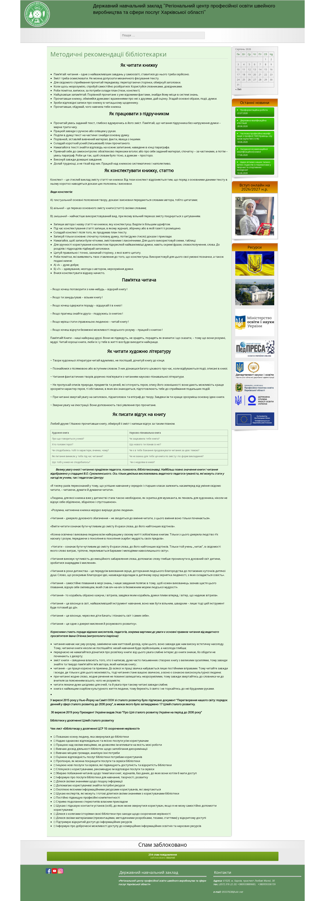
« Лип (238, 89)
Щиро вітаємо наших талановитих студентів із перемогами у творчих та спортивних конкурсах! (254, 166)
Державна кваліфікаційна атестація (251, 121)
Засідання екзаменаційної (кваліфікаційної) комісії (252, 150)
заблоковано (162, 856)
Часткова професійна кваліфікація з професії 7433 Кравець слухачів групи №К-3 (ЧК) (255, 136)
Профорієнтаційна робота (254, 110)
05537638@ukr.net (232, 891)
